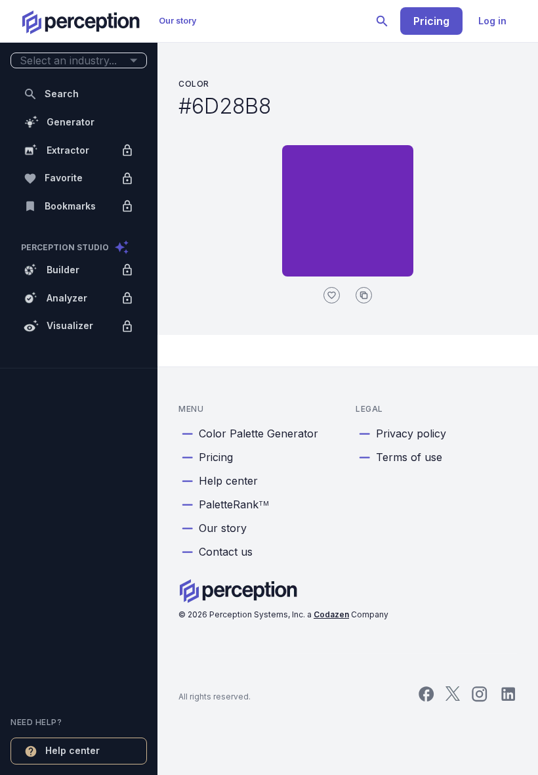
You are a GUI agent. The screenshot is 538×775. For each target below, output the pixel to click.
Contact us (226, 551)
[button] (78, 61)
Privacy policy (411, 433)
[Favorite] (331, 295)
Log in (492, 20)
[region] (78, 387)
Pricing (431, 21)
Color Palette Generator (258, 433)
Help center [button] (72, 750)
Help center (228, 480)
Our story (178, 21)
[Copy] (364, 295)
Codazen (331, 614)
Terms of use (409, 457)
